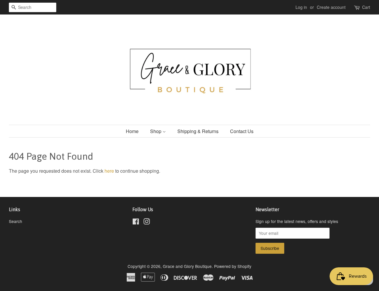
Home (132, 131)
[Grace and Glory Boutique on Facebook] (135, 222)
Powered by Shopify (232, 266)
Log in (301, 7)
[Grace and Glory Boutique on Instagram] (146, 222)
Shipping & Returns (198, 131)
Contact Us (241, 131)
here (109, 170)
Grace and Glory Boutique (187, 266)
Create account (331, 7)
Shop (156, 131)
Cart (366, 7)
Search (15, 221)
